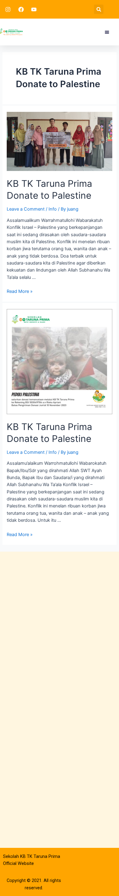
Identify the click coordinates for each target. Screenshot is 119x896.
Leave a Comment (26, 209)
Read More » (20, 291)
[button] (98, 9)
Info (53, 209)
